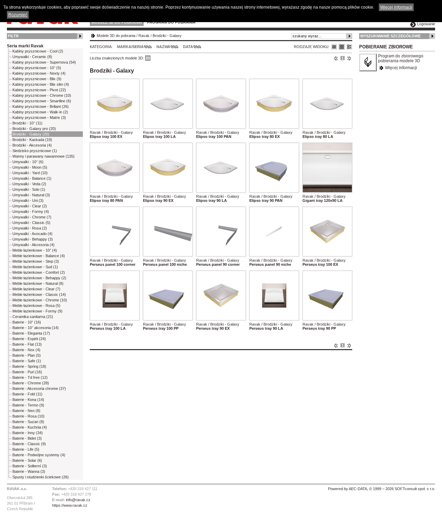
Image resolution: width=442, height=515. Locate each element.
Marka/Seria (130, 47)
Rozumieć (17, 14)
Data (188, 47)
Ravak (144, 36)
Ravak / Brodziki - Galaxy (111, 132)
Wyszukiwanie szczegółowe (390, 36)
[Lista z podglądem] (342, 47)
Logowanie (426, 24)
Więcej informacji (401, 67)
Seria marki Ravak (25, 46)
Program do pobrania (171, 22)
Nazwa (163, 47)
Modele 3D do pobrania (117, 22)
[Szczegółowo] (349, 47)
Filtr (13, 36)
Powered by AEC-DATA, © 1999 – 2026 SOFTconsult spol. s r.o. (381, 489)
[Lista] (334, 47)
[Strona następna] (349, 58)
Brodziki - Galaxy (167, 36)
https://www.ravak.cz (69, 505)
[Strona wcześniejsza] (336, 58)
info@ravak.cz (78, 500)
